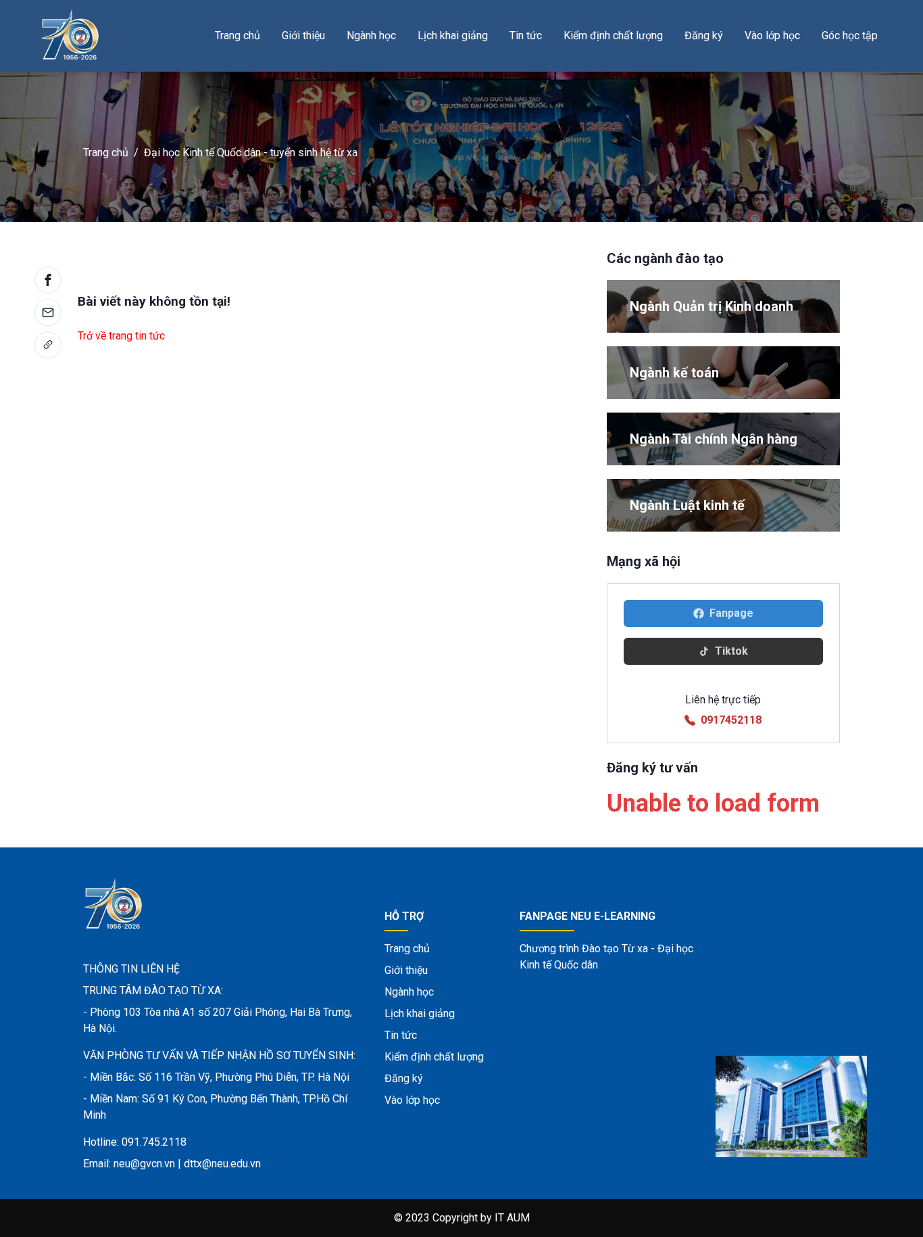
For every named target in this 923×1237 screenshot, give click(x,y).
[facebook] (47, 280)
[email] (47, 312)
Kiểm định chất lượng (613, 35)
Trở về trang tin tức (121, 335)
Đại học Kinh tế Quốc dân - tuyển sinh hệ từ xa (250, 152)
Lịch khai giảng (453, 35)
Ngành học (371, 35)
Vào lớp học (772, 35)
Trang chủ (237, 35)
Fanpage (731, 613)
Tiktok (731, 651)
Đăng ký (703, 35)
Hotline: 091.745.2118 (134, 1142)
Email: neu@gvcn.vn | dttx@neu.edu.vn (172, 1163)
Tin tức (525, 35)
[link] (47, 344)
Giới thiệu (303, 35)
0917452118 (731, 720)
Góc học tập (850, 35)
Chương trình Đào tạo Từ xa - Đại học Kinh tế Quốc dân (606, 956)
